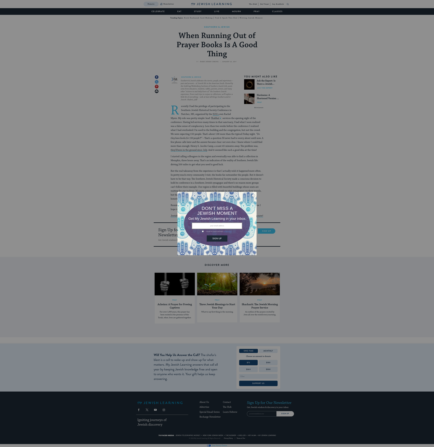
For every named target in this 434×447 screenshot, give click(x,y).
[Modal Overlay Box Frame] (217, 223)
